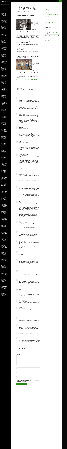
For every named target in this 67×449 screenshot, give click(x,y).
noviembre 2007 (3, 273)
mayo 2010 (2, 238)
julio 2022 (2, 67)
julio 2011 (2, 221)
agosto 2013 (3, 192)
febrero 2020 (3, 101)
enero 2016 (3, 158)
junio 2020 (2, 96)
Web (17, 375)
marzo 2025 (3, 29)
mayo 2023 (2, 55)
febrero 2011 (3, 227)
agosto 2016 (3, 150)
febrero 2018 (3, 129)
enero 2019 (3, 116)
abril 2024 (2, 42)
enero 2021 (3, 88)
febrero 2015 (3, 171)
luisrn (24, 11)
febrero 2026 (3, 16)
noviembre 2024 (3, 34)
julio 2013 (2, 193)
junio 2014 (2, 180)
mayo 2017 (2, 139)
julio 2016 (2, 151)
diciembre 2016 (3, 145)
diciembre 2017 (3, 131)
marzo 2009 (3, 254)
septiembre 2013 (3, 191)
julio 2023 (2, 53)
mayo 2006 (2, 294)
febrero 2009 (3, 255)
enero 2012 (3, 214)
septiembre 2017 (3, 135)
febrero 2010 (3, 241)
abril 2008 (2, 267)
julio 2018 (2, 123)
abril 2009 (2, 253)
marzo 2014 (3, 184)
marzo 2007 (3, 282)
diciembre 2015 (3, 159)
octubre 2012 (3, 204)
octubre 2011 (3, 218)
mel (19, 221)
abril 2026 (2, 14)
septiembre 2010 (3, 233)
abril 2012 (2, 211)
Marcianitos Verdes (5, 1)
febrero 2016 (3, 157)
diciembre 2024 (3, 33)
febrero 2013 (3, 199)
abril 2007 (2, 281)
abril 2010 (2, 239)
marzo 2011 (3, 226)
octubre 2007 (3, 274)
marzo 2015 (3, 170)
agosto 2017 (3, 136)
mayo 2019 (2, 111)
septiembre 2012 (3, 205)
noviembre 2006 (3, 287)
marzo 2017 (3, 142)
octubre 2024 (3, 35)
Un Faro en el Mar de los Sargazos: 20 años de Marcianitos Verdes (52, 38)
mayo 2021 (2, 83)
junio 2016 (2, 152)
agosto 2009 (3, 248)
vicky (20, 337)
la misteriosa (21, 307)
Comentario (18, 354)
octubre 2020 (3, 91)
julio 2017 (2, 137)
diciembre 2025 (3, 19)
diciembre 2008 (3, 258)
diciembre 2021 (3, 75)
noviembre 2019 (3, 104)
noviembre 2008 (3, 259)
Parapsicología (30, 6)
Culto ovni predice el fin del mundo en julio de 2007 (24, 89)
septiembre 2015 (3, 163)
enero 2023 (3, 60)
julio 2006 (2, 292)
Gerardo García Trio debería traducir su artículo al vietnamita (26, 86)
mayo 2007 (2, 280)
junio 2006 (2, 293)
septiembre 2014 (3, 177)
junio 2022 (2, 68)
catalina (20, 317)
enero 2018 (3, 130)
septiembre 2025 (3, 22)
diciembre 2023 (3, 47)
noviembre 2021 (3, 76)
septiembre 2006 (3, 289)
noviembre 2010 (3, 231)
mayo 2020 (2, 97)
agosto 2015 (3, 164)
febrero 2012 (3, 213)
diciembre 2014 (3, 173)
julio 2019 (2, 109)
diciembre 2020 (3, 89)
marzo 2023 (3, 57)
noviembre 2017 (3, 132)
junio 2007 (2, 279)
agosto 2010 (3, 234)
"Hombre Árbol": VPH (48, 9)
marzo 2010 (3, 240)
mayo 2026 (2, 13)
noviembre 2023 (3, 48)
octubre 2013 (3, 190)
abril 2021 (2, 84)
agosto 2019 (3, 108)
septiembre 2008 (3, 261)
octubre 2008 (3, 260)
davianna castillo (22, 127)
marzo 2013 (3, 198)
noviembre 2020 (3, 90)
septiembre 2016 (3, 149)
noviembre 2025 (3, 20)
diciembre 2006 (3, 286)
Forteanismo (22, 6)
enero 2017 (3, 144)
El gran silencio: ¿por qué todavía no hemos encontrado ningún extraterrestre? (52, 22)
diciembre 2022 (3, 61)
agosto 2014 (3, 178)
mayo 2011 (2, 224)
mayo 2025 (2, 27)
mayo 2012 (2, 210)
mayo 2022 (2, 69)
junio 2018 (2, 124)
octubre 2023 (3, 49)
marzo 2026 (3, 15)
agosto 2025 (3, 23)
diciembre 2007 (3, 272)
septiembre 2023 (3, 50)
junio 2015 (2, 166)
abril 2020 (2, 98)
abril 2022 (2, 70)
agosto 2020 (3, 94)
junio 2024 (2, 40)
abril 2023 (2, 56)
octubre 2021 (3, 77)
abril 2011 (2, 225)
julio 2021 (2, 81)
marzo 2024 (3, 43)
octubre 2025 (3, 21)
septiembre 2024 (3, 36)
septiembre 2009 (3, 247)
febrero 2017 (3, 143)
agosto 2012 (3, 206)
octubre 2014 (3, 176)
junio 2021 (2, 82)
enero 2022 (3, 74)
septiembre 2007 (3, 275)
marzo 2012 (3, 212)
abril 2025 (2, 28)
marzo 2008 (3, 268)
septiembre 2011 (3, 219)
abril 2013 (2, 197)
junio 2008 (2, 265)
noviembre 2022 (3, 62)
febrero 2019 (3, 115)
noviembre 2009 (3, 245)
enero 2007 (3, 285)
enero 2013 (3, 200)
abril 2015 (2, 169)
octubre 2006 (3, 288)
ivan (19, 270)
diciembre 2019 (3, 103)
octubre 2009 (3, 246)
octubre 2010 (3, 232)
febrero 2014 (3, 185)
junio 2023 (2, 54)
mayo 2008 (2, 266)
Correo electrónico (19, 370)
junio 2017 (2, 138)
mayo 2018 (2, 125)
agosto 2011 (3, 220)
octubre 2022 (3, 63)
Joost (46, 40)
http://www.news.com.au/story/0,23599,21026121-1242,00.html (27, 79)
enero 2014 (3, 186)
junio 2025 (2, 26)
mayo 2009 (2, 252)
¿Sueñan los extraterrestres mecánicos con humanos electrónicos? (52, 36)
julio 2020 (2, 95)
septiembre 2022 (3, 64)
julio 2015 (2, 165)
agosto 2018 (3, 122)
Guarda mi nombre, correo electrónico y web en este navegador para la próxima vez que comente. (27, 381)
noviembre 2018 (3, 118)
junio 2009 (2, 251)
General (26, 6)
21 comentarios (28, 11)
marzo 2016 (3, 156)
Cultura (17, 6)
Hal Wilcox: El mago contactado (53, 40)
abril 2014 (2, 183)
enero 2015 (3, 172)
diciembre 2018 (3, 117)
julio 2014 (2, 179)
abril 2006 (2, 295)
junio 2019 (2, 110)
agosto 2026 (3, 9)
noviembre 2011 (3, 217)
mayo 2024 (2, 41)
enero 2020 (3, 102)
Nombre (18, 366)
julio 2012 (2, 207)
